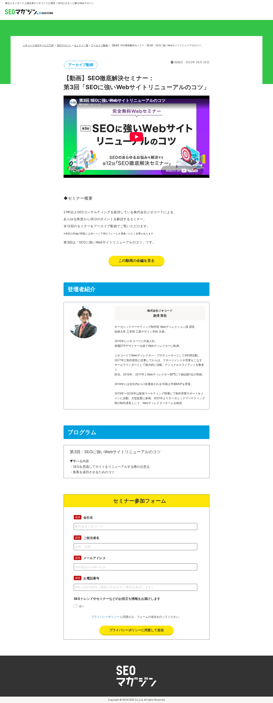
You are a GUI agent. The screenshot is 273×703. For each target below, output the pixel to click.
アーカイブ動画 (99, 45)
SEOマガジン (64, 45)
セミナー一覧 (81, 45)
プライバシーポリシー (105, 616)
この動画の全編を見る (136, 260)
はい (81, 606)
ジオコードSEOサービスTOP (38, 45)
